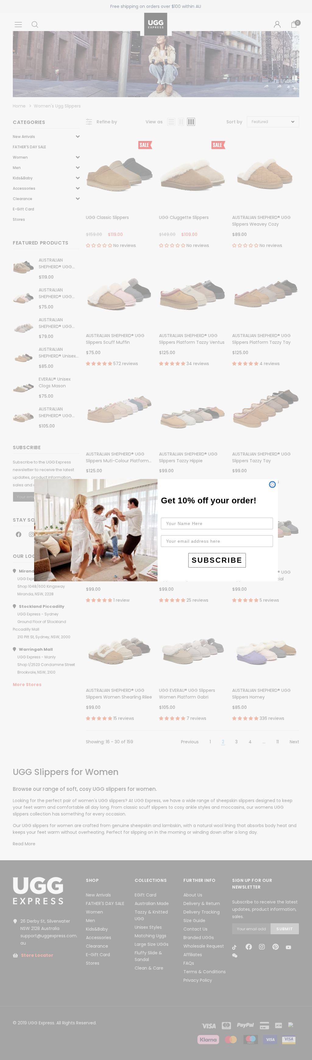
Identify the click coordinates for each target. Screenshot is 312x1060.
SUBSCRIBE (217, 560)
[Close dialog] (272, 484)
